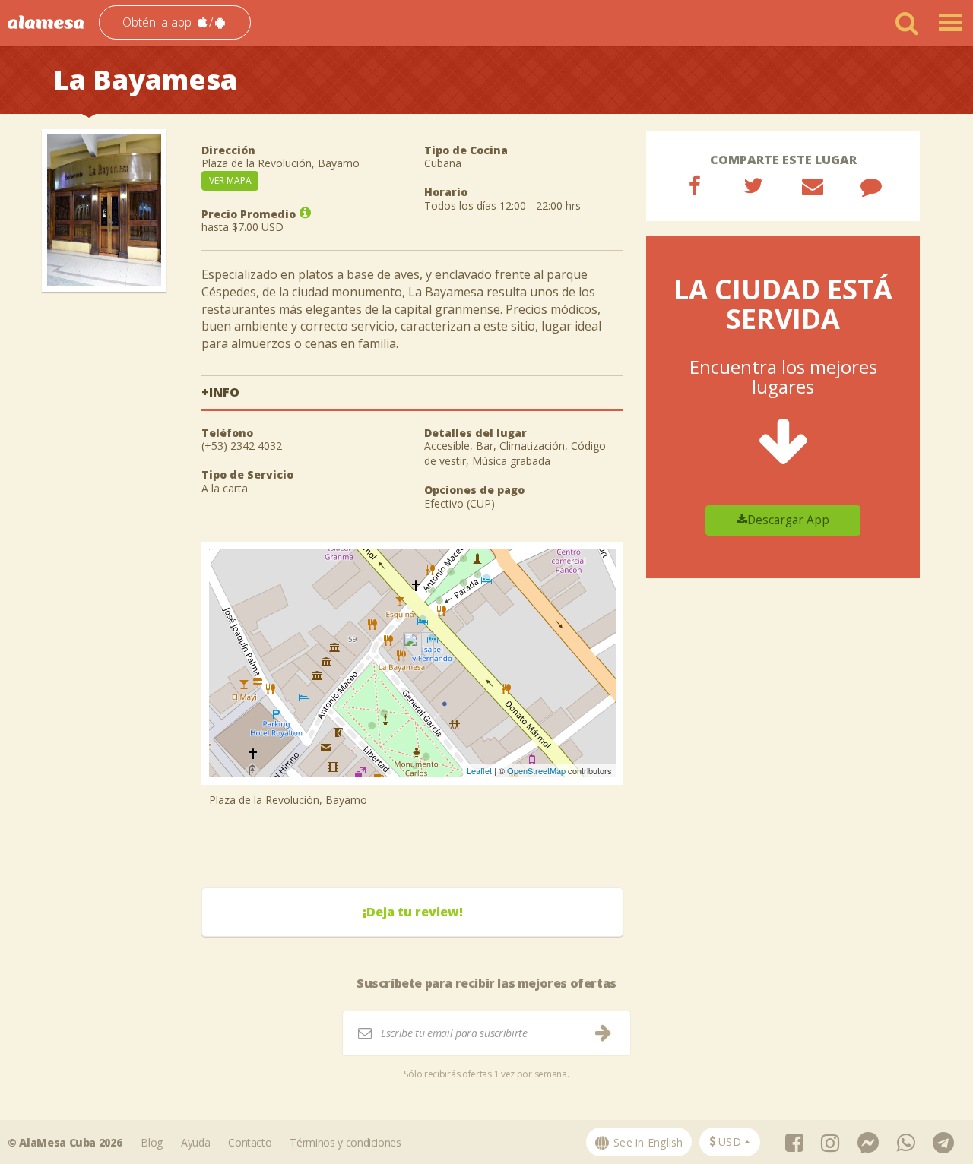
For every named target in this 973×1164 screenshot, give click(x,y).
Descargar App (788, 520)
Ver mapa (230, 180)
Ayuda (195, 1142)
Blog (152, 1142)
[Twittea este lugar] (753, 185)
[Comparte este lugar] (695, 185)
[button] (175, 22)
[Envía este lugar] (812, 185)
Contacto (249, 1142)
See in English (646, 1142)
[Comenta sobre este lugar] (871, 185)
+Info (220, 392)
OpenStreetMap (536, 770)
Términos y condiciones (345, 1142)
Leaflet (479, 770)
